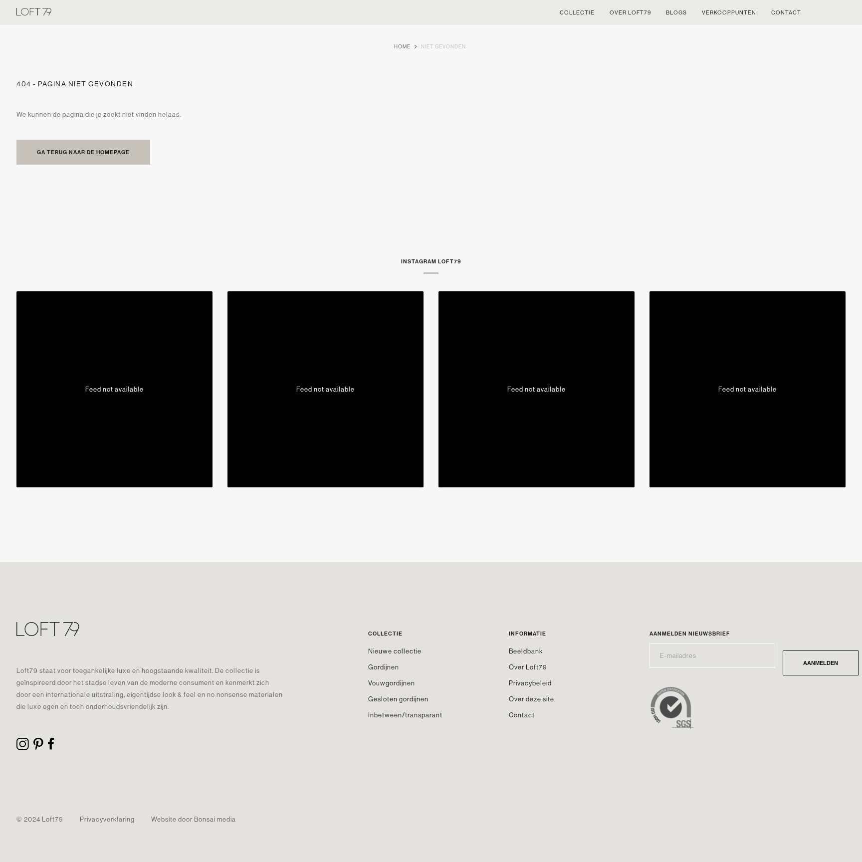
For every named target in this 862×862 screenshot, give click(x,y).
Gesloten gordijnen (398, 699)
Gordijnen (383, 667)
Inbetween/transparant (405, 715)
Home (402, 46)
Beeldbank (526, 651)
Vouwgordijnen (391, 683)
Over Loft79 (528, 667)
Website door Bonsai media (193, 819)
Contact (522, 715)
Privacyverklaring (107, 819)
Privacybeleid (530, 683)
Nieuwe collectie (395, 651)
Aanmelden (820, 663)
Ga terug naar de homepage (83, 152)
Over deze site (531, 699)
